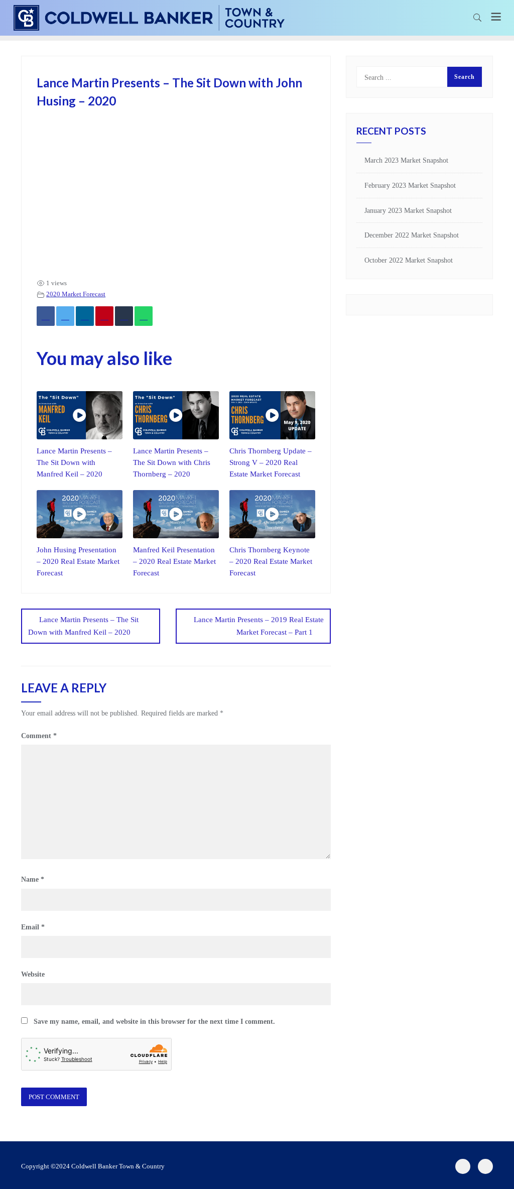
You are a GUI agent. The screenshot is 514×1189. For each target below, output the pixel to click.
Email (33, 927)
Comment (39, 736)
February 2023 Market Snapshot (410, 185)
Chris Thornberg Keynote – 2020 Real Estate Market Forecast (270, 561)
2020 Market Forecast (75, 294)
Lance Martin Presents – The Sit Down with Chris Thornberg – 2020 (171, 462)
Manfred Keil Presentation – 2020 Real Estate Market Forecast (174, 561)
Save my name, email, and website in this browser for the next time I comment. (154, 1021)
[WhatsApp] (144, 316)
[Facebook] (46, 316)
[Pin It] (104, 316)
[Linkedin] (85, 316)
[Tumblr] (124, 316)
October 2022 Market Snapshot (408, 260)
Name (32, 879)
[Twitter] (65, 316)
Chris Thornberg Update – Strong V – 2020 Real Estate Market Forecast (270, 462)
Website (33, 974)
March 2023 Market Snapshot (406, 160)
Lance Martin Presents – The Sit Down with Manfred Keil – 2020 (74, 462)
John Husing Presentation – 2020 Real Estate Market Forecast (78, 561)
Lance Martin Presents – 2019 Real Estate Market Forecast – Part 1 (259, 626)
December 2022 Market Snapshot (411, 235)
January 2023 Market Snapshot (408, 210)
